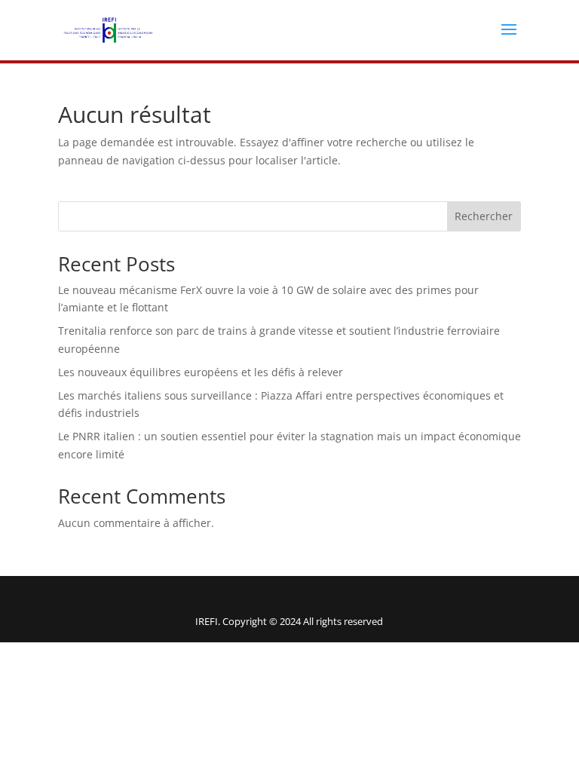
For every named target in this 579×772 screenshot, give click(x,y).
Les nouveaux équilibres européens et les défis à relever (200, 372)
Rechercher (484, 216)
